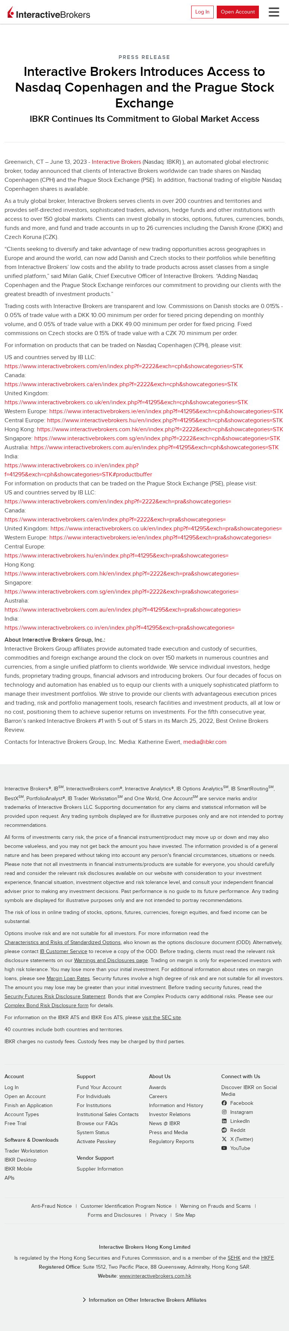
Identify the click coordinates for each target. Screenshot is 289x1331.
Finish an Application (29, 1106)
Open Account (238, 12)
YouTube (239, 1148)
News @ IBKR (164, 1124)
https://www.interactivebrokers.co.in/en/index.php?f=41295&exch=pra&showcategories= (119, 628)
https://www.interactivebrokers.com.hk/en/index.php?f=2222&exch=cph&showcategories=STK (160, 429)
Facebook (241, 1103)
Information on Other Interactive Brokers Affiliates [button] (148, 1300)
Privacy (158, 1215)
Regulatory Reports (171, 1142)
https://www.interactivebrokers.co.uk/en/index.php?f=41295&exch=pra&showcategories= (166, 528)
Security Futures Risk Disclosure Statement (55, 997)
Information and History (176, 1106)
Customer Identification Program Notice (126, 1206)
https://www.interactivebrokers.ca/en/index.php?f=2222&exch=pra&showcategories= (115, 519)
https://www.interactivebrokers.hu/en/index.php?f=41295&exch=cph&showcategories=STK (165, 420)
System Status (93, 1133)
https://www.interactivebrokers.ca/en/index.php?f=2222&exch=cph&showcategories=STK (121, 384)
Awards (157, 1088)
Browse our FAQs (97, 1124)
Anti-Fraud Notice (51, 1206)
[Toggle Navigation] (272, 12)
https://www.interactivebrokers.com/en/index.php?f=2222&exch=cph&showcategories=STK (124, 366)
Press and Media (168, 1133)
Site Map (185, 1215)
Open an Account (25, 1097)
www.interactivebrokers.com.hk (155, 1276)
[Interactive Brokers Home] (49, 12)
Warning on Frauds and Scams (215, 1206)
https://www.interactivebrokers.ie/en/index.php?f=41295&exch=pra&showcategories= (160, 537)
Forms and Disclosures (114, 1215)
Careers (158, 1097)
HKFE (267, 1258)
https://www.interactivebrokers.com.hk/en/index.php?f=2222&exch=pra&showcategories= (122, 573)
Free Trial (15, 1124)
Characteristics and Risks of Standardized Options (63, 943)
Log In (202, 12)
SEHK (234, 1258)
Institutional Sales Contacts (108, 1115)
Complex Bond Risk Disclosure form (46, 1006)
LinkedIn (239, 1121)
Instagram (241, 1112)
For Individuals (94, 1097)
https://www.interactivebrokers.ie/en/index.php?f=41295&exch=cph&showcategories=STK (166, 411)
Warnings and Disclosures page (111, 961)
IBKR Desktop (21, 1160)
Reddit (237, 1130)
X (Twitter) (241, 1139)
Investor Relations (170, 1115)
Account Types (22, 1115)
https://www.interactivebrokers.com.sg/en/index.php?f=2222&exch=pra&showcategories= (122, 591)
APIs (10, 1178)
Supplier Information (100, 1169)
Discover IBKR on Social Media (249, 1091)
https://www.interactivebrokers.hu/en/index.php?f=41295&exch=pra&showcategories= (116, 555)
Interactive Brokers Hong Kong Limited (144, 1247)
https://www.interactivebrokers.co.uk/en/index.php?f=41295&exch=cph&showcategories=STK (126, 402)
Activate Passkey (96, 1142)
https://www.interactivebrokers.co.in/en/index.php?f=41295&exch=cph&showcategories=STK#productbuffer (78, 470)
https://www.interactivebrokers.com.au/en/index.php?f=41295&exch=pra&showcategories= (123, 609)
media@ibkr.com (205, 742)
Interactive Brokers (116, 162)
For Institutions (94, 1106)
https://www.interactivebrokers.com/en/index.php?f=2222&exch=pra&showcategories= (118, 501)
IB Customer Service (63, 952)
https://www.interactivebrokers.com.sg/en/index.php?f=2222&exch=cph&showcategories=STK (157, 438)
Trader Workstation (26, 1151)
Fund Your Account (99, 1088)
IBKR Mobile (18, 1169)
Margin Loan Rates (68, 979)
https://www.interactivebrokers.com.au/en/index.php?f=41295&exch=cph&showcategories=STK (154, 447)
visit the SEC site (161, 1018)
